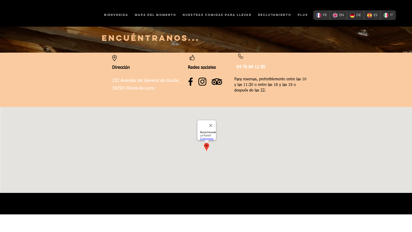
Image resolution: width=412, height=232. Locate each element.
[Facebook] (190, 81)
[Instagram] (202, 81)
